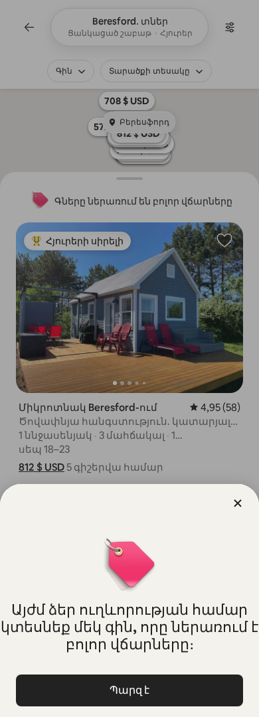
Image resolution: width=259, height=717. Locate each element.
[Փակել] (237, 503)
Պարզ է (129, 690)
